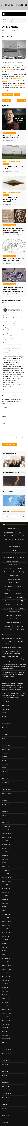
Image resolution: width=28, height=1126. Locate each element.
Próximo (21, 100)
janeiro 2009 (5, 874)
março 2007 (5, 954)
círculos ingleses (9, 557)
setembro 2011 (6, 756)
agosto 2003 (5, 1104)
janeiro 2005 (5, 1042)
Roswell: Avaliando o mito (19, 680)
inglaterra (20, 593)
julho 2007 (5, 940)
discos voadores (14, 564)
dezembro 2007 (6, 921)
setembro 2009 (6, 844)
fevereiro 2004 (6, 1082)
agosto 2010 (5, 804)
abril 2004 (4, 1075)
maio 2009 (5, 859)
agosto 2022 (5, 709)
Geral (5, 32)
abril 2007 (4, 951)
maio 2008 (5, 903)
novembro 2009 (6, 837)
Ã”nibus (22, 638)
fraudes (20, 586)
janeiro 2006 (5, 1006)
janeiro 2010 (5, 830)
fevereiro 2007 (6, 958)
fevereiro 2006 (6, 1002)
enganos (8, 568)
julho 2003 (5, 1108)
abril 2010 (4, 819)
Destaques (6, 161)
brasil (7, 539)
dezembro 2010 (6, 789)
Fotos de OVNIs (15, 161)
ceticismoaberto (14, 546)
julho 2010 (5, 808)
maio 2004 (5, 1071)
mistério (20, 597)
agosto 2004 (5, 1060)
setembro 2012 (6, 727)
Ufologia (9, 32)
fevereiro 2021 (6, 723)
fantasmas (14, 583)
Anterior (7, 100)
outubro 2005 (5, 1017)
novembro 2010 (6, 793)
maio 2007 (5, 947)
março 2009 (5, 866)
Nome (4, 416)
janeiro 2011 (5, 786)
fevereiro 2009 (6, 870)
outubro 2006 (5, 972)
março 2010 (5, 822)
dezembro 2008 (6, 877)
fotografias (8, 586)
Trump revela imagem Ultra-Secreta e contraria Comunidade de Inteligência (13, 289)
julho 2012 (5, 734)
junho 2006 (5, 987)
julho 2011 (5, 764)
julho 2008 (5, 896)
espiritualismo (9, 572)
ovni (17, 94)
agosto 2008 (5, 892)
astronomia (8, 536)
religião (20, 615)
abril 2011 (4, 775)
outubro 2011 (5, 753)
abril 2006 (4, 995)
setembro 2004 (6, 1057)
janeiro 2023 (5, 705)
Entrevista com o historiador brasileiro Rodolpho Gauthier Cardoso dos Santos (13, 230)
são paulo (14, 619)
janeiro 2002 (5, 1115)
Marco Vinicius (12, 309)
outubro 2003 (5, 1097)
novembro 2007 (6, 925)
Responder (6, 390)
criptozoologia (14, 554)
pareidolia (20, 608)
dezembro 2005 (6, 1009)
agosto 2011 (5, 760)
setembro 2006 (6, 976)
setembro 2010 (6, 800)
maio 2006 (5, 991)
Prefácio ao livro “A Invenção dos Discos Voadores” (13, 260)
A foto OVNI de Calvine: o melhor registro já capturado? (12, 200)
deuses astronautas (14, 561)
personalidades (14, 611)
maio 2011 (5, 771)
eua (21, 572)
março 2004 (5, 1079)
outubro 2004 (5, 1053)
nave (20, 601)
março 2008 (5, 910)
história (8, 590)
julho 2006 (5, 984)
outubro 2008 (5, 885)
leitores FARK (19, 85)
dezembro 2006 (6, 965)
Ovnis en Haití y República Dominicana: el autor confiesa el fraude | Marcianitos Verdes (13, 685)
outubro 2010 (5, 797)
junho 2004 (5, 1068)
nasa (8, 601)
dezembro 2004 (6, 1046)
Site (3, 431)
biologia (20, 536)
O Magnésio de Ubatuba (16, 647)
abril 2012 (4, 738)
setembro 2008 (6, 888)
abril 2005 (4, 1031)
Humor (7, 593)
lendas (8, 597)
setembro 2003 (6, 1101)
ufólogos (8, 630)
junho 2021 (5, 720)
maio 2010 (5, 815)
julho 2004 (5, 1064)
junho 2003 (5, 1112)
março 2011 (5, 778)
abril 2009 (4, 863)
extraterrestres (8, 94)
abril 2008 (4, 907)
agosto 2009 (5, 848)
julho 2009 (5, 852)
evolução (14, 575)
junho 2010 (5, 811)
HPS (20, 590)
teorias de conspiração (14, 622)
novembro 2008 (6, 881)
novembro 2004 (6, 1049)
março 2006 (5, 998)
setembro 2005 (6, 1020)
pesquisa (8, 615)
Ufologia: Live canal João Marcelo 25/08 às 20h (12, 137)
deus (21, 557)
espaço (20, 568)
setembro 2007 (6, 932)
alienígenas (8, 532)
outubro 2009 (5, 841)
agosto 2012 (5, 731)
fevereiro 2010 (6, 826)
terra (7, 626)
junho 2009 (5, 855)
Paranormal (8, 608)
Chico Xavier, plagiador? (14, 653)
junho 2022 (5, 712)
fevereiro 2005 (6, 1038)
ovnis (20, 604)
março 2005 (5, 1035)
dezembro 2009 (6, 833)
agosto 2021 (5, 716)
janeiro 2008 (5, 918)
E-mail (4, 423)
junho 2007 (5, 943)
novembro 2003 (6, 1093)
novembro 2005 (6, 1013)
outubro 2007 (5, 929)
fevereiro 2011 (6, 782)
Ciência (14, 550)
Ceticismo (6, 132)
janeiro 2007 (5, 962)
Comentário (5, 407)
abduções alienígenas (14, 528)
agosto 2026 (5, 702)
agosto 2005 (5, 1024)
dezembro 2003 (6, 1090)
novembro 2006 (6, 969)
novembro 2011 (6, 749)
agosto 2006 (5, 980)
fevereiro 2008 (6, 914)
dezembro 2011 (6, 745)
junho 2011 (5, 767)
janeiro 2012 (5, 742)
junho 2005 (5, 1027)
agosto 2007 (5, 936)
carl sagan (19, 539)
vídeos (20, 630)
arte (21, 532)
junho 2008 (5, 899)
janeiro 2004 (5, 1086)
